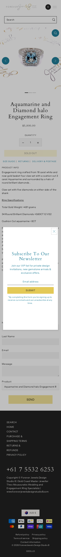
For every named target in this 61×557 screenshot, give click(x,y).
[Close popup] (54, 231)
